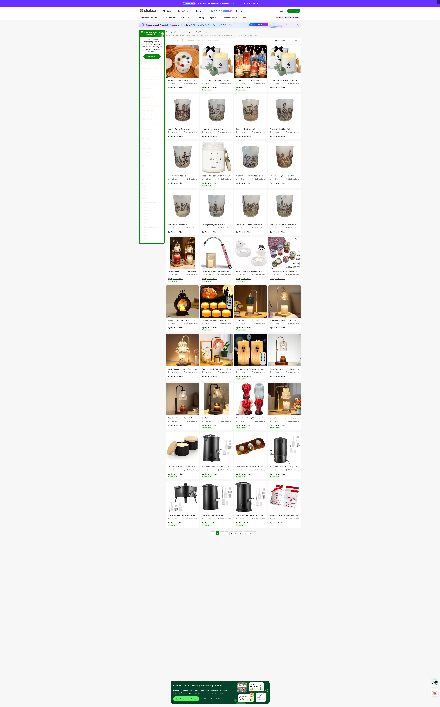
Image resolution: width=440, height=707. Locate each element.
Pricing (239, 11)
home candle (239, 35)
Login (281, 11)
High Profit (213, 18)
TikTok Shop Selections (148, 18)
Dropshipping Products (173, 32)
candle (182, 35)
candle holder (209, 35)
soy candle (248, 35)
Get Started (293, 11)
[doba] (148, 10)
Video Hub (185, 18)
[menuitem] (148, 17)
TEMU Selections (169, 18)
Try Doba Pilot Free (258, 25)
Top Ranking (199, 18)
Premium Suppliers (230, 18)
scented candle (198, 35)
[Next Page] (240, 533)
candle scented (228, 35)
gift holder (218, 35)
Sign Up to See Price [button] (175, 87)
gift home (189, 35)
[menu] (197, 17)
